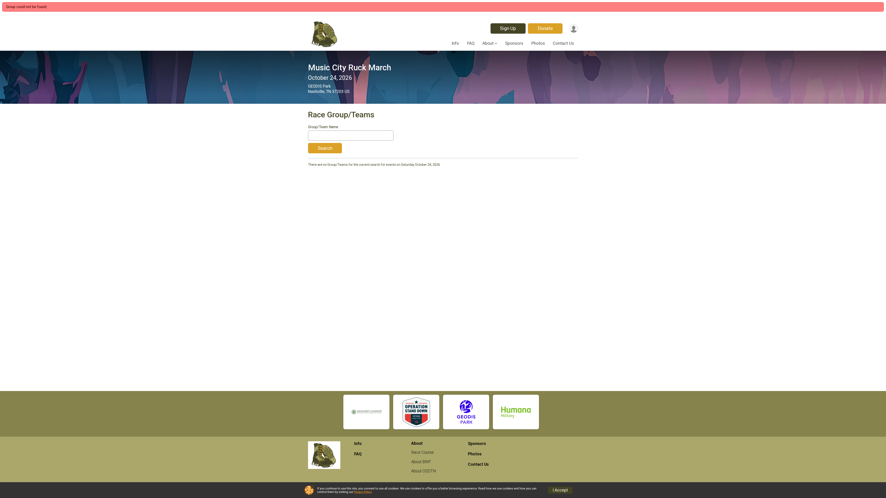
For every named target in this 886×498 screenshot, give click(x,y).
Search (325, 148)
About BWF (421, 461)
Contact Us (563, 43)
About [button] (488, 43)
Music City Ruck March (349, 67)
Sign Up (508, 28)
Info (455, 43)
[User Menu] (573, 28)
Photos (538, 43)
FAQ (471, 43)
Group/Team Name (323, 127)
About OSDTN (423, 471)
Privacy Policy (362, 492)
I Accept (560, 490)
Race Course (422, 452)
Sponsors (514, 43)
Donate (545, 28)
